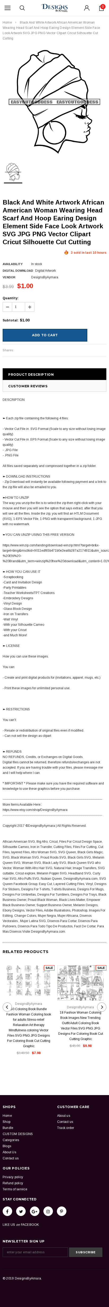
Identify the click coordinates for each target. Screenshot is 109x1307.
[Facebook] (7, 1211)
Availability (12, 264)
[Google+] (34, 1211)
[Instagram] (48, 1211)
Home (7, 22)
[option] (54, 102)
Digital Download (18, 270)
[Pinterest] (61, 1211)
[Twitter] (21, 1211)
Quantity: (11, 298)
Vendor (9, 277)
